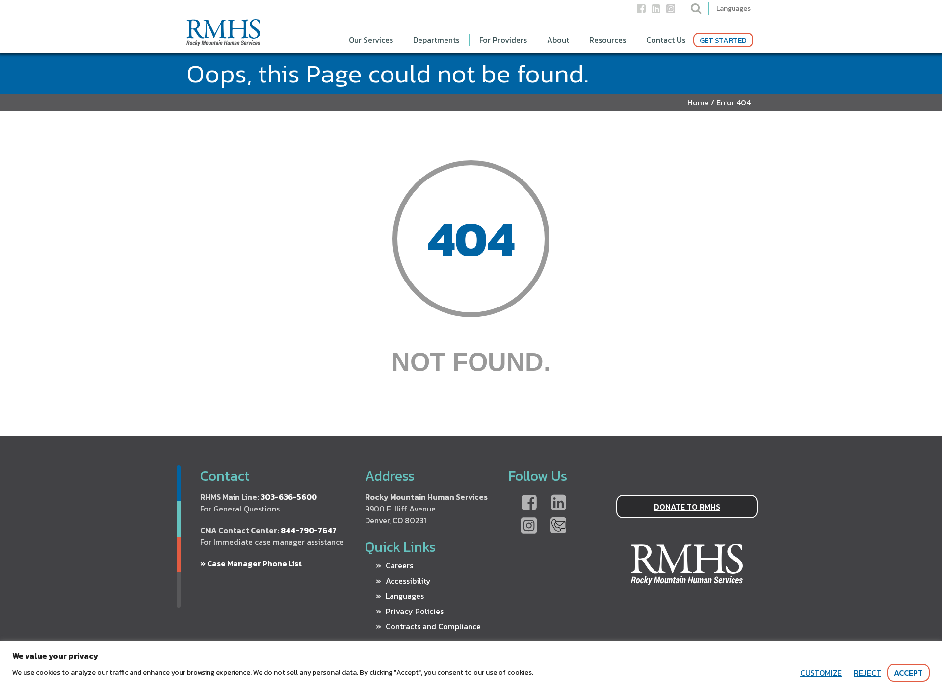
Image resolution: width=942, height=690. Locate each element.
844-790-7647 (309, 530)
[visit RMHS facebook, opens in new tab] (641, 12)
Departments (436, 40)
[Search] (696, 8)
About (558, 40)
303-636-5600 (289, 497)
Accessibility (408, 581)
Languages (733, 8)
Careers (399, 565)
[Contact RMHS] (558, 526)
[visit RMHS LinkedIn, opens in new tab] (656, 12)
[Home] (223, 42)
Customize (821, 673)
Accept (908, 673)
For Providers (503, 40)
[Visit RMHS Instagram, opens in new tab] (529, 526)
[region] (471, 665)
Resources (607, 40)
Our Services (371, 40)
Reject (867, 673)
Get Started (723, 40)
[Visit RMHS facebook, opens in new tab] (529, 503)
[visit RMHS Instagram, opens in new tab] (670, 12)
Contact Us (665, 40)
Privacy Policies (415, 611)
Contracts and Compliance (433, 626)
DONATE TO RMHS (687, 506)
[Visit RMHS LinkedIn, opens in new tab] (558, 503)
